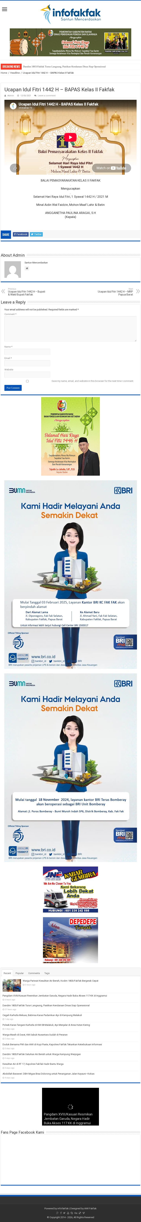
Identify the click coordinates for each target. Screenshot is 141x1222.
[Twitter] (64, 1213)
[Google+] (57, 1213)
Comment (10, 314)
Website (8, 369)
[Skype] (71, 1213)
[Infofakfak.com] (70, 13)
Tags (47, 973)
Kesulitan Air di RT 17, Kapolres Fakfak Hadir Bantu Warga (33, 1064)
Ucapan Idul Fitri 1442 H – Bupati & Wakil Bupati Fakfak (26, 292)
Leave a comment (47, 95)
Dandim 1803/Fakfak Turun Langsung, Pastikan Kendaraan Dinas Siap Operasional (46, 1005)
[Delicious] (79, 1213)
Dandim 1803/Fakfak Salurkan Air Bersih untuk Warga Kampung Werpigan (42, 1054)
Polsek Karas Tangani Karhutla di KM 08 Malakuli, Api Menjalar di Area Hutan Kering (46, 1025)
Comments (34, 973)
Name (8, 346)
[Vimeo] (83, 1213)
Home (4, 72)
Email (8, 358)
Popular (20, 973)
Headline (15, 72)
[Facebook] (61, 1213)
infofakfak (63, 1208)
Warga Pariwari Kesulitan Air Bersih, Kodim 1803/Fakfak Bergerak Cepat (60, 980)
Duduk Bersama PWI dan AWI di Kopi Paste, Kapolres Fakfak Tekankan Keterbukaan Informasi (52, 1044)
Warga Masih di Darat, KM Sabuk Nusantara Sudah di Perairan (35, 1034)
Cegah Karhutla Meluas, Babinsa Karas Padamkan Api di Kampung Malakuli (61, 66)
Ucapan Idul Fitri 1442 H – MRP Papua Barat (115, 292)
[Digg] (76, 1213)
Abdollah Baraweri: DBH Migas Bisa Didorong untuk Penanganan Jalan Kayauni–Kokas (48, 1073)
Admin (11, 95)
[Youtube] (68, 1213)
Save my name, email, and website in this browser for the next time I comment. (93, 381)
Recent (7, 973)
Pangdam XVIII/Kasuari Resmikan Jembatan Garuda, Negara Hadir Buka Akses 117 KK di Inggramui (55, 995)
